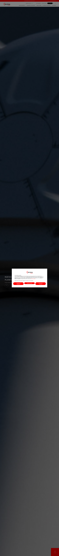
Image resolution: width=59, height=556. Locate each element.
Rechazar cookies (29, 283)
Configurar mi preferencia (18, 283)
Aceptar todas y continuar (40, 283)
